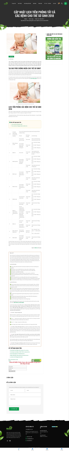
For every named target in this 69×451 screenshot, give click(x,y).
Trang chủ (14, 3)
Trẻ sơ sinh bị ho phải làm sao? (17, 124)
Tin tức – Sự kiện (47, 3)
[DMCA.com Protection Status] (55, 426)
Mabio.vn (36, 247)
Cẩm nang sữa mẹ (27, 3)
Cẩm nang (11, 56)
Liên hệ (54, 3)
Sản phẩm (20, 3)
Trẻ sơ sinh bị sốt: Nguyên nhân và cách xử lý (19, 125)
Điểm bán (40, 3)
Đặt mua (34, 3)
